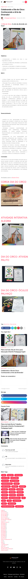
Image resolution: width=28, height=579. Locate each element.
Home (5, 576)
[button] (1, 2)
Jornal (9, 500)
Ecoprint (16, 483)
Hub (23, 497)
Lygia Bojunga (17, 500)
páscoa (4, 503)
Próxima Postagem (22, 388)
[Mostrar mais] (24, 328)
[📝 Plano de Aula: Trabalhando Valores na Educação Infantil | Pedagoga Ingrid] (5, 433)
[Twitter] (12, 328)
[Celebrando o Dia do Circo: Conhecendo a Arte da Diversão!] (14, 361)
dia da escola (19, 475)
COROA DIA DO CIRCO (13, 181)
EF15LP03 (20, 495)
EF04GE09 (20, 492)
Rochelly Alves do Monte (7, 506)
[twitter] (14, 399)
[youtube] (14, 567)
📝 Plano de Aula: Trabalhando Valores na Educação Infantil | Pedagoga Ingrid (18, 433)
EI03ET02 (4, 497)
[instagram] (14, 402)
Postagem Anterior (6, 388)
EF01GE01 (15, 486)
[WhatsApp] (15, 328)
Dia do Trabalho (14, 480)
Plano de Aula (13, 324)
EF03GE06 (12, 492)
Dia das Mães (15, 478)
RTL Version (21, 576)
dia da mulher (5, 478)
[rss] (20, 567)
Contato (16, 576)
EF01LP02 (12, 489)
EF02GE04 (19, 489)
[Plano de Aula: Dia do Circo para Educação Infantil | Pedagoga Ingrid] (14, 340)
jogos (3, 500)
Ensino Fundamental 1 (15, 497)
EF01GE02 (22, 486)
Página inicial (4, 6)
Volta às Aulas (19, 506)
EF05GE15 (4, 495)
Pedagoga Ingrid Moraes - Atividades (16, 574)
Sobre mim (10, 576)
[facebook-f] (14, 395)
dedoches (10, 475)
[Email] (21, 328)
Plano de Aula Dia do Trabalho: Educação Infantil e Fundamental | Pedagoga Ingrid (12, 426)
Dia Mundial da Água (7, 483)
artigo (3, 475)
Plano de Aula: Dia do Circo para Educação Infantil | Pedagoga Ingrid (13, 351)
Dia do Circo (10, 6)
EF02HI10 (4, 492)
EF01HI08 (4, 489)
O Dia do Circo (6, 24)
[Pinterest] (18, 328)
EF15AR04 (12, 495)
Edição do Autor (5, 486)
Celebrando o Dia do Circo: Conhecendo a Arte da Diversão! (12, 371)
